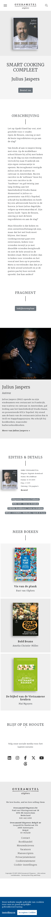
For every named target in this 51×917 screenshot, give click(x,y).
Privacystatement (25, 857)
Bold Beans (25, 641)
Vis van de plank (25, 586)
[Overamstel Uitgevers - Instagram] (17, 757)
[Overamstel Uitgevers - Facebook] (25, 757)
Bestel (24, 490)
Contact (25, 838)
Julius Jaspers (16, 387)
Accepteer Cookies (27, 912)
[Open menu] (5, 5)
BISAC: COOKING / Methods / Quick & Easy (25, 513)
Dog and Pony (35, 875)
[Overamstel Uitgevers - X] (33, 757)
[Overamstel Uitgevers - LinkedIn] (9, 757)
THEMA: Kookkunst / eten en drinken (25, 508)
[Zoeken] (46, 5)
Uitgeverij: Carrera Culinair (25, 499)
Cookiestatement (25, 861)
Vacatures (25, 849)
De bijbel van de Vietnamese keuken (25, 698)
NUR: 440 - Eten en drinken (25, 504)
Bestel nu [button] (25, 90)
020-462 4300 (25, 818)
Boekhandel (25, 841)
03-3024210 (25, 833)
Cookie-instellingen (25, 864)
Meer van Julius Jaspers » (16, 430)
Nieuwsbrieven (25, 845)
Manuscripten (25, 853)
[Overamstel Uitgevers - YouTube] (41, 757)
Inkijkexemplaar (26, 308)
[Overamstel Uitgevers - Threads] (25, 763)
